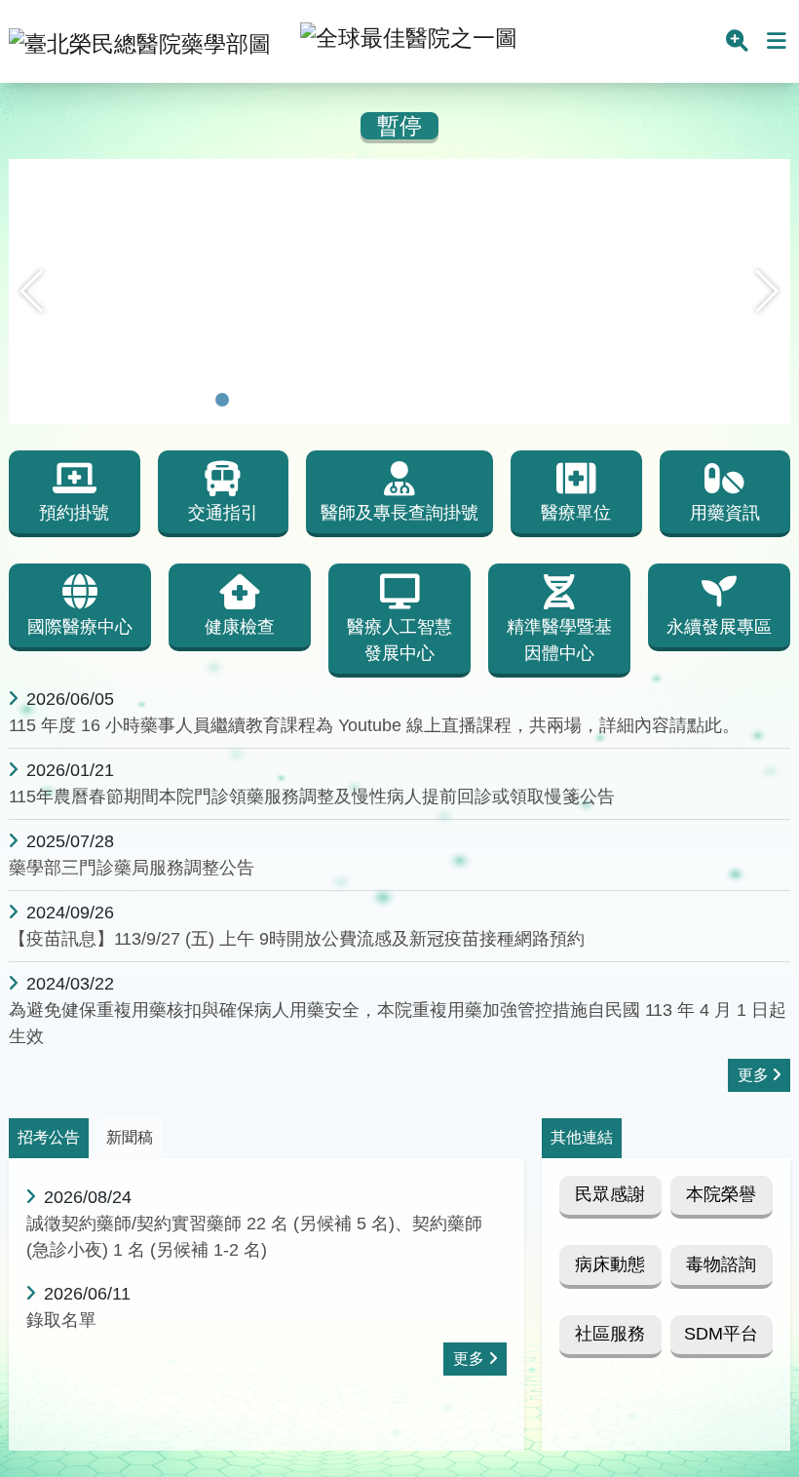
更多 (753, 1075)
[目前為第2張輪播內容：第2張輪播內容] (222, 400)
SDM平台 (721, 1333)
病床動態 (610, 1264)
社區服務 (610, 1333)
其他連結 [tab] (582, 1137)
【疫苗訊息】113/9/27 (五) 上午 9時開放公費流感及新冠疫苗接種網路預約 (297, 939)
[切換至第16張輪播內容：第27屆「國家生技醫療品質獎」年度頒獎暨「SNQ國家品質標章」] (577, 400)
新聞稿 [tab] (129, 1137)
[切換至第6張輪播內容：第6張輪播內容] (323, 400)
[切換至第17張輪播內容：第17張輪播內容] (602, 400)
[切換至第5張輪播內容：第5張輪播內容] (298, 400)
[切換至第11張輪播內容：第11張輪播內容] (450, 400)
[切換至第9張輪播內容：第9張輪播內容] (399, 400)
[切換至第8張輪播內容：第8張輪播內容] (374, 400)
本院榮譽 (721, 1194)
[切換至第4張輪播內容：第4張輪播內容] (273, 400)
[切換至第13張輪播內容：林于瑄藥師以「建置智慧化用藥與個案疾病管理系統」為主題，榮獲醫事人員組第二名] (501, 400)
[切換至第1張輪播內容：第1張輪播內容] (197, 400)
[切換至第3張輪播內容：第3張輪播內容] (247, 400)
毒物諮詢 (721, 1264)
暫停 (399, 126)
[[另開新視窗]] (399, 172)
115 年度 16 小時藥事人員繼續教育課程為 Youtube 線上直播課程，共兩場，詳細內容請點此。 (374, 725)
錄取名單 (61, 1320)
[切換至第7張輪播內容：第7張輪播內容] (349, 400)
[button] (32, 291)
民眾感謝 (610, 1194)
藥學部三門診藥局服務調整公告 (131, 867)
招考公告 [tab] (49, 1137)
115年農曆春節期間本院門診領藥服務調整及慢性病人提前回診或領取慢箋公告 (312, 796)
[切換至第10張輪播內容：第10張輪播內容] (425, 400)
